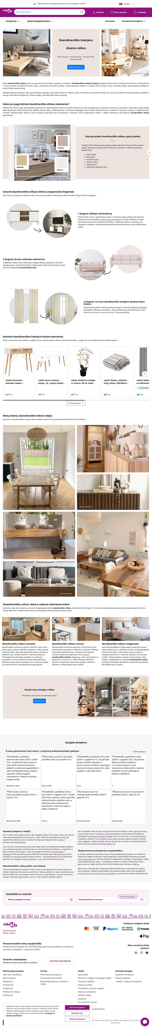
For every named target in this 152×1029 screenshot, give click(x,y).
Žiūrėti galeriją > (139, 751)
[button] (23, 771)
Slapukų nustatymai (87, 991)
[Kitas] (144, 373)
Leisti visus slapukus (77, 1007)
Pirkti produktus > (76, 67)
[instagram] (141, 953)
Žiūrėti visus (39, 701)
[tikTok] (147, 953)
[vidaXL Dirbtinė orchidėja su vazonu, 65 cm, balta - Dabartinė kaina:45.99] (84, 362)
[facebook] (136, 953)
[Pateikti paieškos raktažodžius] (82, 12)
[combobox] (49, 12)
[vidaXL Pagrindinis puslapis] (7, 11)
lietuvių (127, 4)
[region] (48, 1014)
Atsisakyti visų (77, 1013)
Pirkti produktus (76, 403)
